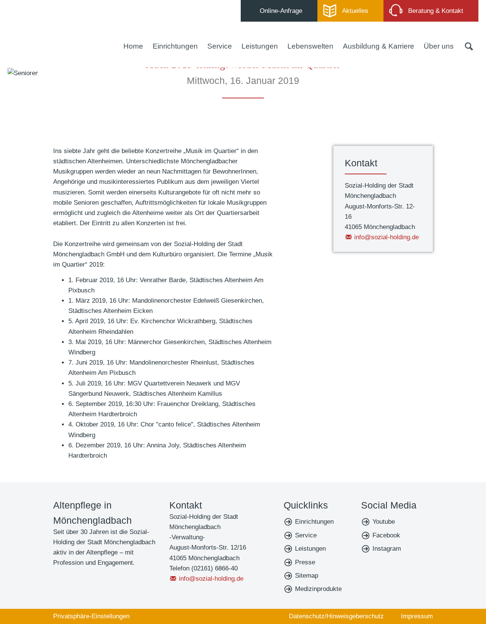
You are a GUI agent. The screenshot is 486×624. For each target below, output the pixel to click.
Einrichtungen (175, 46)
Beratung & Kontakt (435, 10)
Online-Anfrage (281, 10)
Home (133, 46)
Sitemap (306, 575)
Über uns (439, 46)
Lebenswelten (310, 46)
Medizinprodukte (318, 588)
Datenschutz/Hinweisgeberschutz (336, 616)
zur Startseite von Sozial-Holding (51, 30)
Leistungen (259, 46)
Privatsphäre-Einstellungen (91, 616)
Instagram (386, 548)
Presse (305, 562)
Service (219, 46)
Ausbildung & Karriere (378, 46)
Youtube (383, 521)
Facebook (386, 535)
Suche (468, 46)
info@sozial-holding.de (386, 237)
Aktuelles (355, 10)
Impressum (417, 616)
